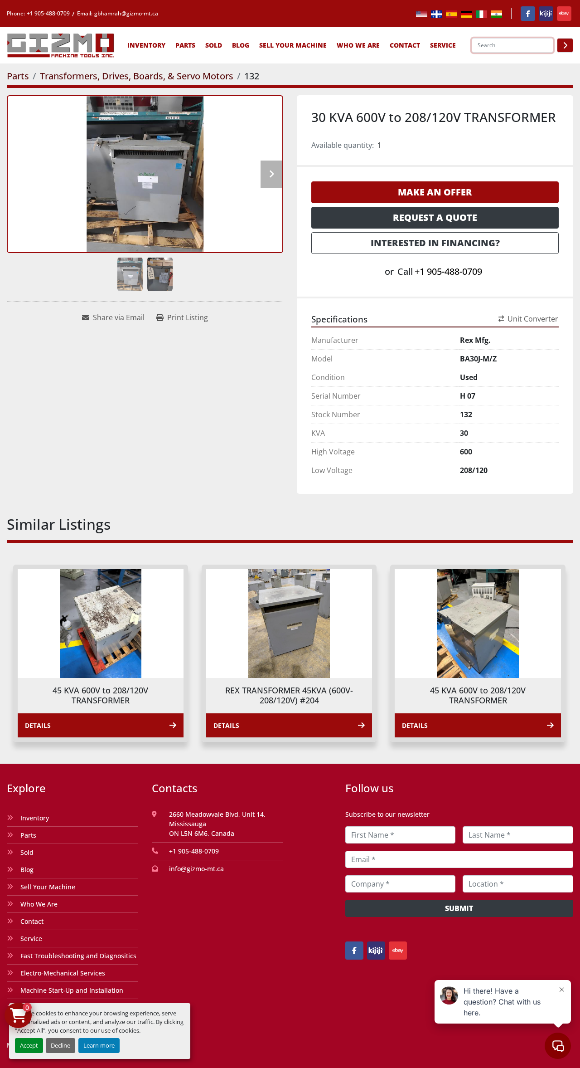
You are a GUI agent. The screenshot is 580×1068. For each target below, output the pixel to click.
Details (38, 725)
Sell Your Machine (293, 45)
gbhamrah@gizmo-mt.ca (126, 13)
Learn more (99, 1045)
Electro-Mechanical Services (62, 973)
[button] (146, 45)
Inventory (146, 45)
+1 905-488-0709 (48, 13)
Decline (60, 1045)
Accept (29, 1045)
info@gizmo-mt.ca (196, 868)
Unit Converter (533, 319)
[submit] (565, 45)
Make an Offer (435, 192)
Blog (240, 45)
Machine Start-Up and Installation (71, 990)
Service (31, 938)
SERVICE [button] (443, 45)
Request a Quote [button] (435, 217)
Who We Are (358, 45)
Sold (213, 45)
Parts (185, 45)
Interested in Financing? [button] (435, 243)
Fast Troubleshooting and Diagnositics (78, 955)
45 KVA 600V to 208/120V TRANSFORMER (100, 695)
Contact (405, 45)
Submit (459, 908)
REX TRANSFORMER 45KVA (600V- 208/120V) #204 (289, 695)
